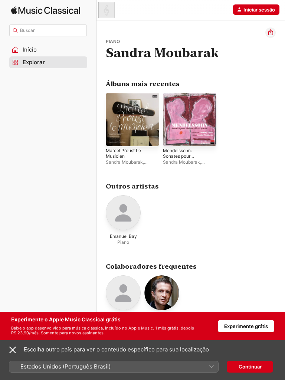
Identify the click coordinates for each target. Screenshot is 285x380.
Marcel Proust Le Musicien (123, 153)
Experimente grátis (246, 326)
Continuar (250, 367)
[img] (45, 10)
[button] (48, 49)
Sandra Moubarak (124, 162)
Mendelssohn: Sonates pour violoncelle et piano (183, 156)
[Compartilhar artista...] (270, 32)
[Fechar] (12, 350)
